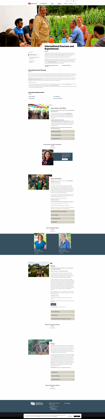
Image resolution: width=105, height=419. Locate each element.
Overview (31, 52)
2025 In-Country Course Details (58, 211)
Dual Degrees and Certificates (32, 62)
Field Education (52, 3)
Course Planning (55, 311)
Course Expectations (56, 135)
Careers (75, 3)
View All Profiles (52, 147)
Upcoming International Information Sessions (51, 66)
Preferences (70, 416)
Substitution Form (69, 84)
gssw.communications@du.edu (55, 403)
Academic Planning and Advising (43, 3)
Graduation (71, 3)
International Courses (32, 54)
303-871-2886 (52, 404)
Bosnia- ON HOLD (32, 96)
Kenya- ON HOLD (56, 96)
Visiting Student (31, 79)
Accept (77, 416)
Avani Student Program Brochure (68, 201)
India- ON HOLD (31, 98)
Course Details (54, 215)
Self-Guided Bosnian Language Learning (60, 318)
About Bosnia (54, 315)
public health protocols (52, 61)
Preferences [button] (55, 416)
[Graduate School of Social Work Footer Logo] (37, 403)
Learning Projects (55, 379)
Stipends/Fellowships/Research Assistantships (34, 58)
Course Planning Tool (55, 85)
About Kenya (54, 372)
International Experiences (66, 65)
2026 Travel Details (56, 131)
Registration (66, 3)
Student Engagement (59, 3)
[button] (74, 1)
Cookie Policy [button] (39, 416)
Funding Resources (56, 138)
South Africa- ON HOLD (57, 98)
